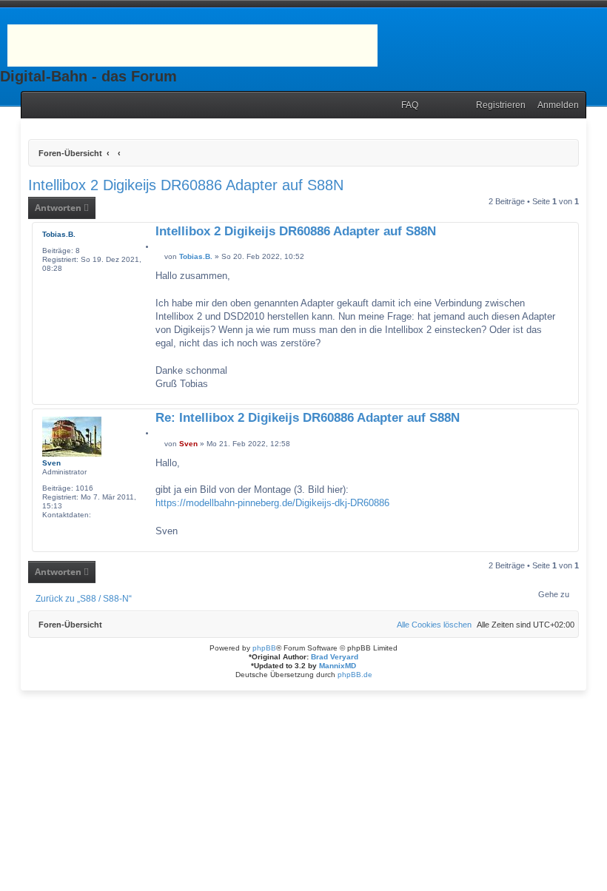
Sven (51, 463)
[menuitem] (406, 105)
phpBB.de (355, 674)
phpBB (264, 648)
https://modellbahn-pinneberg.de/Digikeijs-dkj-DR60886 (272, 502)
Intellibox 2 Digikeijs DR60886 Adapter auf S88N (185, 185)
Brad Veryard (334, 657)
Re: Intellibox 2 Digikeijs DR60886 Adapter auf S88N (307, 418)
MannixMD (337, 666)
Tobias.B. (59, 234)
